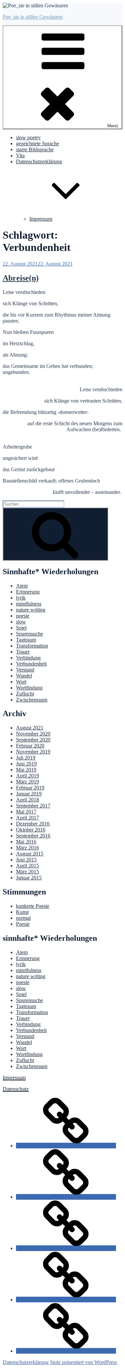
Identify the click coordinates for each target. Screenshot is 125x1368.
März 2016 (27, 847)
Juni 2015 (26, 859)
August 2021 (29, 727)
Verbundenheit (31, 664)
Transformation (32, 646)
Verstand (25, 670)
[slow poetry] (66, 1145)
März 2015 (27, 871)
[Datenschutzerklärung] (66, 1351)
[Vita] (66, 1299)
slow (21, 622)
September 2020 (33, 739)
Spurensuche (29, 634)
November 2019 (33, 751)
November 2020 (33, 733)
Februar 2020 (30, 745)
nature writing (30, 610)
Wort (21, 681)
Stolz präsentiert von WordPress (83, 1362)
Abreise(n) (21, 278)
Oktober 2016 (30, 829)
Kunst (22, 912)
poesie (22, 616)
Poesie (23, 924)
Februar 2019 (30, 787)
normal (23, 918)
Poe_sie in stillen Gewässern (33, 17)
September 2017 (33, 805)
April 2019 (27, 775)
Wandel (24, 676)
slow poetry (28, 137)
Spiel (21, 628)
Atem (22, 586)
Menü (112, 125)
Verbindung (28, 658)
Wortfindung (29, 687)
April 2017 (27, 817)
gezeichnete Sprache (37, 143)
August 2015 (29, 853)
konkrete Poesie (32, 906)
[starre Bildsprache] (66, 1248)
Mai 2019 (26, 769)
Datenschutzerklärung (26, 1362)
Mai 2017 (26, 811)
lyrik (21, 598)
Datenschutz (16, 1089)
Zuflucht (25, 693)
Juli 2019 (25, 757)
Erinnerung (28, 592)
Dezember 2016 (33, 823)
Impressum (40, 219)
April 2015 (27, 865)
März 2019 (27, 781)
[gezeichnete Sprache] (66, 1197)
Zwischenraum (31, 699)
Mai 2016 (26, 841)
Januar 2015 (29, 877)
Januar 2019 (29, 793)
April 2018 (27, 799)
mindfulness (28, 604)
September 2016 (33, 835)
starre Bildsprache (35, 149)
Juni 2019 (26, 763)
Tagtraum (26, 640)
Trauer (23, 652)
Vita (20, 155)
